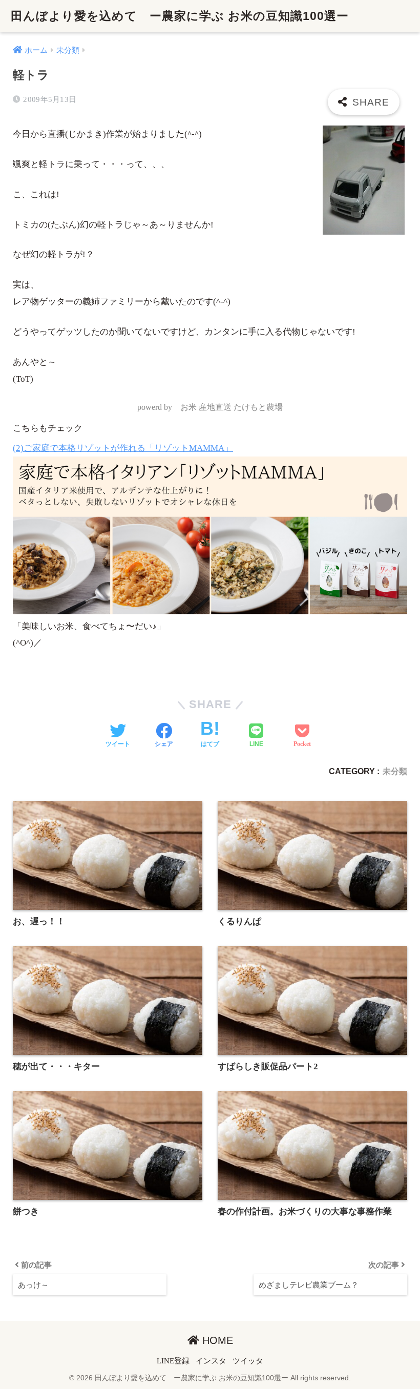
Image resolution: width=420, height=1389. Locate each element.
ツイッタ (248, 1361)
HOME (216, 1340)
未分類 (395, 771)
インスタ (211, 1361)
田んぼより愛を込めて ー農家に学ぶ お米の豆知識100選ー (180, 16)
